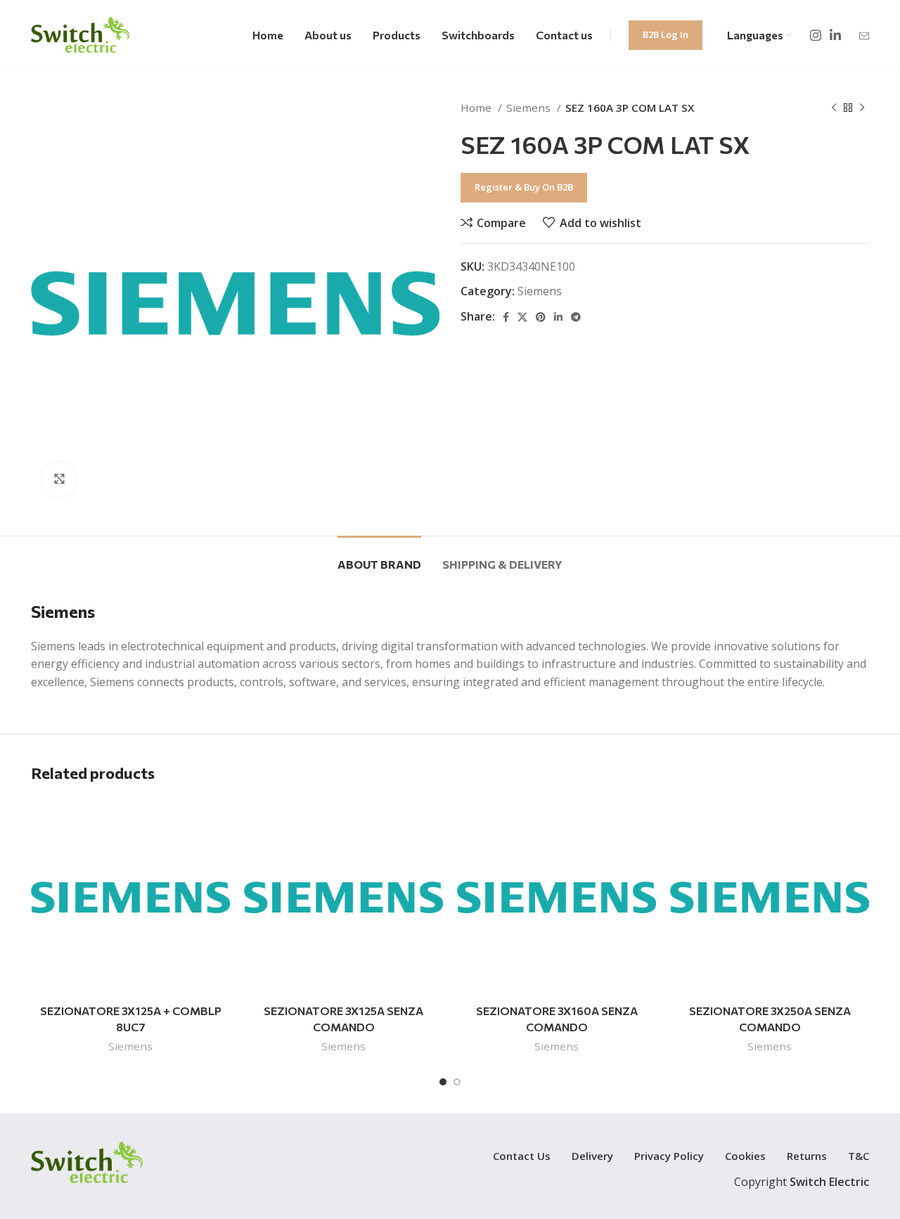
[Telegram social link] (576, 317)
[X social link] (522, 317)
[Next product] (862, 108)
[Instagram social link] (815, 35)
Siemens (529, 108)
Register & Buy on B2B (524, 187)
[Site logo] (80, 33)
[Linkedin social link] (835, 35)
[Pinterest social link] (541, 317)
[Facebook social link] (506, 317)
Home (477, 108)
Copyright (801, 1181)
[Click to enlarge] (59, 479)
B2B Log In (665, 34)
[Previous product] (834, 108)
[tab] (379, 557)
